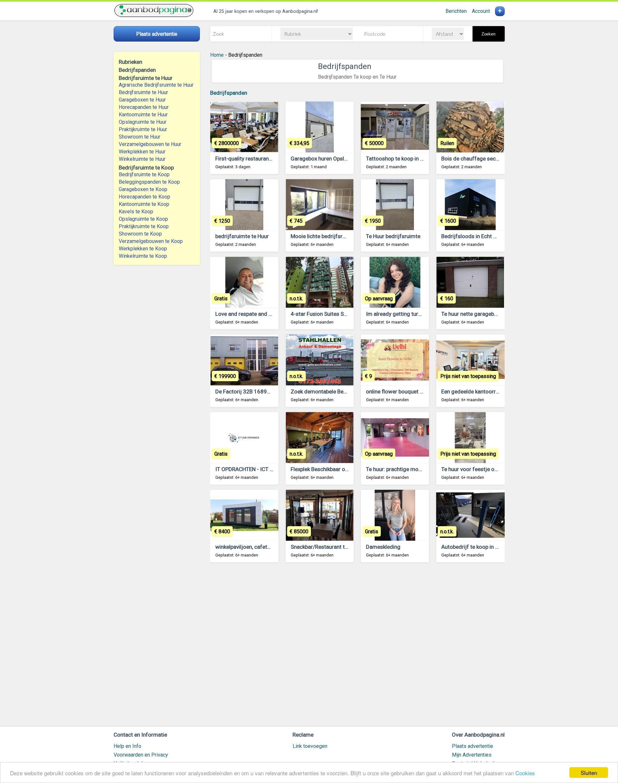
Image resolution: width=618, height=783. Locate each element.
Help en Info (127, 746)
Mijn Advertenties (472, 755)
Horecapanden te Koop (144, 197)
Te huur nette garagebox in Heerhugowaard (493, 314)
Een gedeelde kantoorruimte (475, 391)
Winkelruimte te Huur (142, 159)
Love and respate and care (247, 314)
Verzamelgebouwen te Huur (150, 144)
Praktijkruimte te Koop (144, 226)
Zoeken (488, 34)
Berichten (456, 11)
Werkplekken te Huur (142, 152)
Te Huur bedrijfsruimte (393, 236)
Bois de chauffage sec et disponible (484, 158)
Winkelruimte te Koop (143, 256)
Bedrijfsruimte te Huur (143, 92)
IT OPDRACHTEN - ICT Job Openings (259, 469)
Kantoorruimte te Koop (144, 204)
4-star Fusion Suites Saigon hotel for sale (341, 314)
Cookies (525, 773)
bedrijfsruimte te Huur (242, 236)
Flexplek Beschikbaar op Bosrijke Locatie (339, 469)
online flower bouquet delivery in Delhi (411, 391)
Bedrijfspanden (228, 93)
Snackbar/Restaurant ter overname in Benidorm (348, 547)
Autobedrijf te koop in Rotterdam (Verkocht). (495, 547)
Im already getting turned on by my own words (422, 314)
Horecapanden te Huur (144, 107)
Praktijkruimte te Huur (143, 129)
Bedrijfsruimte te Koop (144, 174)
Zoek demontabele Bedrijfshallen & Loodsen (344, 391)
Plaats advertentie (472, 746)
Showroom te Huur (139, 137)
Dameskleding (383, 547)
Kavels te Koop (136, 211)
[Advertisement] (357, 647)
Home (217, 55)
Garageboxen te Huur (142, 100)
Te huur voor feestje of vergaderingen (487, 469)
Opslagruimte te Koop (143, 219)
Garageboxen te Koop (143, 189)
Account (481, 11)
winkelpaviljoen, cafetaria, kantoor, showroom (270, 547)
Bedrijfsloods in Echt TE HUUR (477, 236)
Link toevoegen (310, 746)
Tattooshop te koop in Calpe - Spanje (410, 158)
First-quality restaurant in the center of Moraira (272, 158)
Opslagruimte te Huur (142, 122)
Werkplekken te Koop (143, 249)
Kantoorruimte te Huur (143, 114)
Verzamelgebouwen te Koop (151, 241)
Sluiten (589, 772)
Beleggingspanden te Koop (149, 182)
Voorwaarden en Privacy (141, 755)
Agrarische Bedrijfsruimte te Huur (156, 85)
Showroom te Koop (140, 234)
